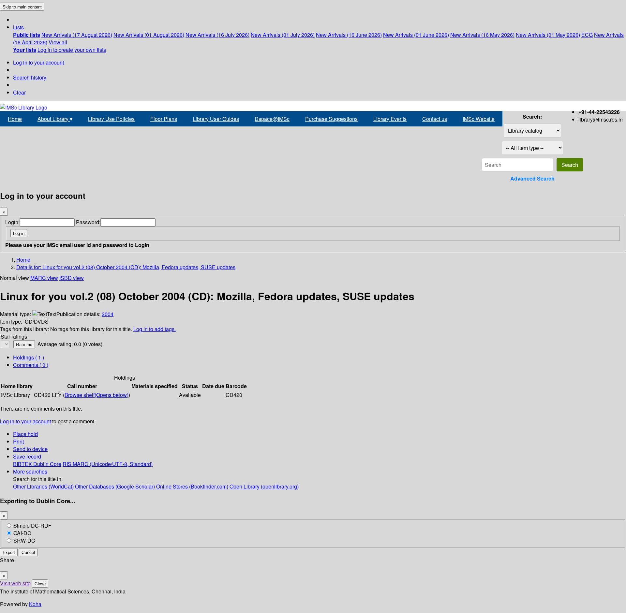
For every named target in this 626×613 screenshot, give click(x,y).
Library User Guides (216, 119)
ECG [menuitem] (587, 34)
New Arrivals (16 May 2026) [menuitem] (482, 34)
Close (40, 583)
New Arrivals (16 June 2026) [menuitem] (349, 34)
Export (9, 552)
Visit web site (15, 583)
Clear (19, 92)
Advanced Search (532, 178)
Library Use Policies (111, 119)
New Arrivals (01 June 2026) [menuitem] (416, 34)
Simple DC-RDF (32, 525)
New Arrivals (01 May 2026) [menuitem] (548, 34)
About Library (54, 119)
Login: (12, 222)
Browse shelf (96, 395)
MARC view (44, 278)
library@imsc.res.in (600, 119)
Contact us (434, 119)
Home (15, 119)
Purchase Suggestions (331, 119)
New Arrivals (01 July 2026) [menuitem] (283, 34)
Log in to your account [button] (25, 421)
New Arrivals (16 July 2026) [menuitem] (217, 34)
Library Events (390, 119)
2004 (107, 314)
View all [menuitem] (58, 42)
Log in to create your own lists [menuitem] (71, 49)
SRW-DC (24, 540)
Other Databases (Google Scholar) (115, 486)
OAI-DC (22, 533)
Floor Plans (163, 119)
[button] (18, 27)
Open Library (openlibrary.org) (264, 486)
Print (18, 441)
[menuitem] (26, 34)
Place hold (25, 434)
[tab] (30, 365)
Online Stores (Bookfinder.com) (192, 486)
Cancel (28, 552)
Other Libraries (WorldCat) (43, 486)
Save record (27, 456)
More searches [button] (30, 471)
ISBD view (71, 278)
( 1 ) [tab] (28, 357)
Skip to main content (22, 7)
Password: (88, 222)
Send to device (30, 449)
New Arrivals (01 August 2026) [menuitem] (148, 34)
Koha (35, 604)
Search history (29, 77)
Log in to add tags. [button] (154, 329)
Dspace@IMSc (272, 119)
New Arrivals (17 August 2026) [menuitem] (76, 34)
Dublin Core (47, 464)
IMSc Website (479, 119)
